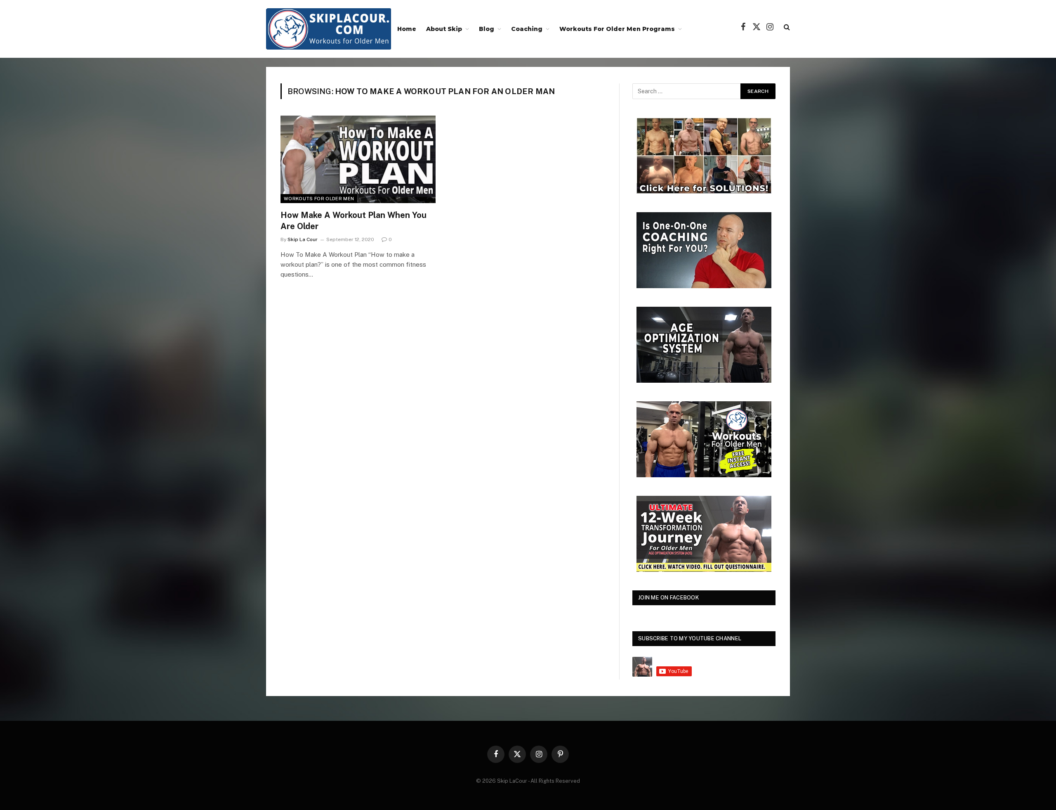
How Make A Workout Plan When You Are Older (353, 220)
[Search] (786, 27)
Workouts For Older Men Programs (617, 29)
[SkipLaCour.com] (328, 29)
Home (406, 29)
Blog (486, 29)
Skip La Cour (303, 239)
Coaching (526, 29)
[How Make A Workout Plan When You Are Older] (358, 159)
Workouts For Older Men (319, 198)
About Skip (444, 29)
